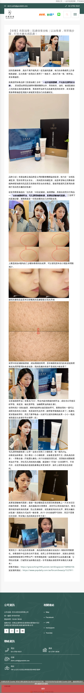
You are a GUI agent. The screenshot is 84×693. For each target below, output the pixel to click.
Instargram (50, 628)
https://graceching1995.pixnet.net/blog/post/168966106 (47, 567)
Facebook (50, 617)
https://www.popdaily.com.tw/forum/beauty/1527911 (48, 570)
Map (47, 612)
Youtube (49, 633)
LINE (47, 622)
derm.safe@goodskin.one (20, 660)
